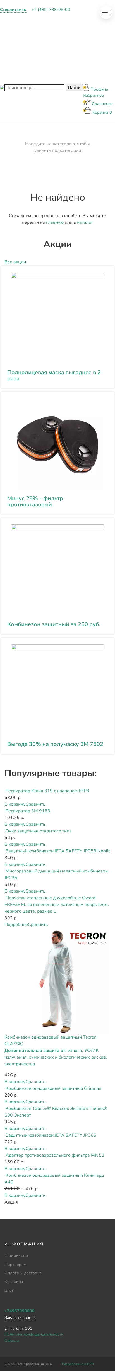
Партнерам (17, 34)
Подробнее (16, 925)
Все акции (15, 262)
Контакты (16, 62)
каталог (85, 222)
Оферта (11, 1340)
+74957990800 (19, 1311)
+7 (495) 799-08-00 (51, 9)
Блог (10, 76)
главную (55, 222)
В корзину (14, 804)
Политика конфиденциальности (33, 1334)
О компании (18, 19)
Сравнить (35, 804)
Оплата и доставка (27, 48)
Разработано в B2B (78, 1364)
